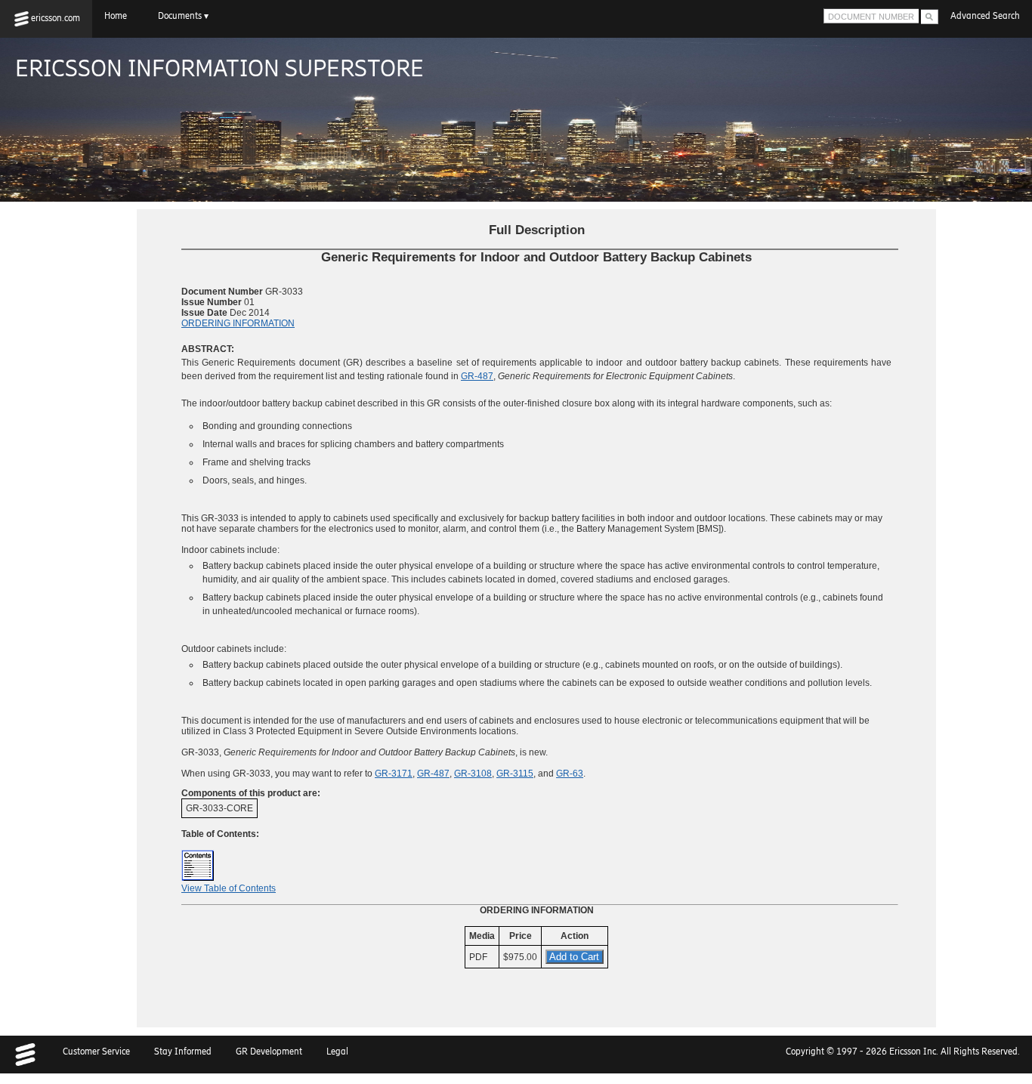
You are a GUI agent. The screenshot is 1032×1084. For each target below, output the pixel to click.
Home (119, 16)
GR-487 (477, 376)
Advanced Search (985, 16)
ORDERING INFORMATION (238, 323)
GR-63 (569, 773)
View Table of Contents (228, 888)
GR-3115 (514, 773)
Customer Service (96, 1051)
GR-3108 (473, 773)
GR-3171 (393, 773)
